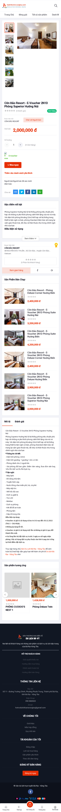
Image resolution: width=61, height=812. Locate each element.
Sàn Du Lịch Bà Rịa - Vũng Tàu (33, 549)
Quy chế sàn (30, 731)
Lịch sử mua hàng (30, 751)
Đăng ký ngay (30, 773)
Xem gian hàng (16, 270)
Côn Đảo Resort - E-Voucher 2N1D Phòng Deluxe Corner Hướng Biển (41, 355)
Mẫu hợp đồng (30, 727)
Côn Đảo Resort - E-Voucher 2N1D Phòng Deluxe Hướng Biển (38, 377)
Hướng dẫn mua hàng (31, 664)
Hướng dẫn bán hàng (30, 672)
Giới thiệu (30, 723)
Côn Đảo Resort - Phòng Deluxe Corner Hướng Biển (41, 291)
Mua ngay (14, 165)
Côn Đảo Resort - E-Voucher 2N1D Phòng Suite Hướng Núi (41, 312)
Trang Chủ (9, 15)
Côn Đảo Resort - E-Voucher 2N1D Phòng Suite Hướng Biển (41, 334)
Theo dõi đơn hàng (30, 759)
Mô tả (7, 421)
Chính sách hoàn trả (31, 668)
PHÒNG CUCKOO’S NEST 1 (15, 608)
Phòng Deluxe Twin (42, 606)
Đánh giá (19, 421)
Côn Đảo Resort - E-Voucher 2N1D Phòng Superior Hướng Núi (38, 398)
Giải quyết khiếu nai (31, 660)
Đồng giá (23, 15)
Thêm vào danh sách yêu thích (18, 173)
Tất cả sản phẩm (39, 15)
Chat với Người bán (33, 120)
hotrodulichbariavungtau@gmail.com (30, 708)
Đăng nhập (30, 747)
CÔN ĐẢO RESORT (11, 121)
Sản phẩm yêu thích (30, 755)
